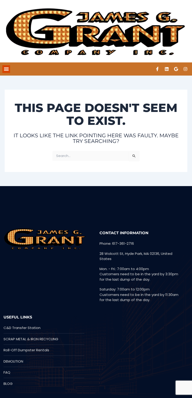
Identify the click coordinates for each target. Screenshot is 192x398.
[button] (6, 69)
